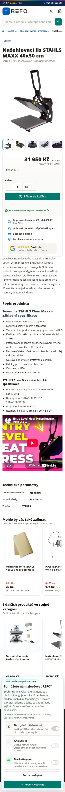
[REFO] (19, 11)
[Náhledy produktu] (32, 144)
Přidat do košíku (35, 196)
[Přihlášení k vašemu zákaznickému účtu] (51, 11)
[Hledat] (58, 21)
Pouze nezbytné (32, 775)
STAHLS (26, 506)
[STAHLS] (15, 40)
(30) (14, 3)
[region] (32, 562)
